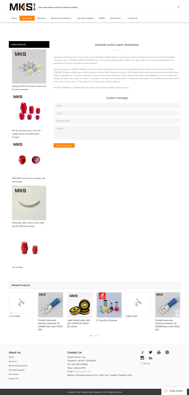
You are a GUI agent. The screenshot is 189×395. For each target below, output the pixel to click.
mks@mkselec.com (82, 371)
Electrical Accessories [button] (60, 18)
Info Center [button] (115, 18)
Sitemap (146, 363)
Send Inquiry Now (64, 145)
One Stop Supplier (85, 18)
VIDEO (102, 18)
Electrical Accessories (18, 366)
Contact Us (132, 18)
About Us (41, 18)
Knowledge (27, 18)
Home (14, 18)
